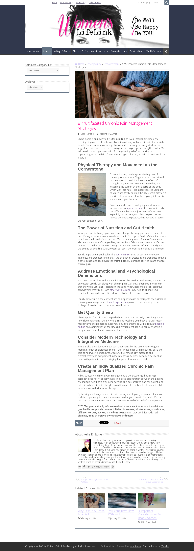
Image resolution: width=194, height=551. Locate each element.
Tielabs (165, 546)
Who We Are (65, 2)
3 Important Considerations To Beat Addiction (149, 514)
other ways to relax (120, 289)
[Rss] (139, 2)
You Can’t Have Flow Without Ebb (121, 512)
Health (46, 51)
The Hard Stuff (79, 51)
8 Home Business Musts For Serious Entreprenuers (151, 479)
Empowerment (111, 63)
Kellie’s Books (95, 2)
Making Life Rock (61, 51)
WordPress (135, 546)
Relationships (136, 51)
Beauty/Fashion (118, 51)
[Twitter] (144, 2)
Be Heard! (80, 2)
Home (54, 2)
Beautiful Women (98, 51)
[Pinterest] (147, 2)
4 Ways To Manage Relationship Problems (94, 479)
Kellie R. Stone (87, 134)
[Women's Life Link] (97, 26)
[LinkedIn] (149, 2)
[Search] (166, 2)
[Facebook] (141, 2)
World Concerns (153, 51)
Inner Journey (33, 51)
